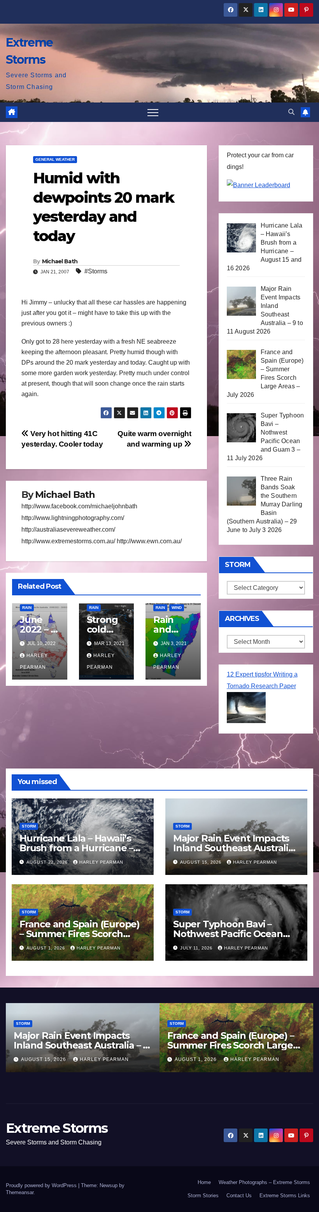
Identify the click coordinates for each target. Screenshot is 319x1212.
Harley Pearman (101, 862)
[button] (291, 112)
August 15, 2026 (201, 862)
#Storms (95, 271)
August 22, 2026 (47, 862)
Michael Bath (60, 261)
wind (177, 607)
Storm (29, 826)
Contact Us (239, 1195)
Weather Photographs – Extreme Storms (264, 1182)
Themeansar (19, 1192)
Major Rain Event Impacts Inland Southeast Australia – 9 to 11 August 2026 (233, 848)
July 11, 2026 (197, 948)
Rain (27, 607)
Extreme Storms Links (284, 1195)
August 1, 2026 (46, 948)
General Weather (55, 159)
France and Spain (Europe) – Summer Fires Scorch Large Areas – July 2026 (79, 933)
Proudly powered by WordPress (42, 1185)
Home (204, 1182)
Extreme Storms (56, 1128)
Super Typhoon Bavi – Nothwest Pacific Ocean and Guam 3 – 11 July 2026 (231, 933)
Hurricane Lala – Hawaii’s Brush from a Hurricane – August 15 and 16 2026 (76, 848)
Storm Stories (203, 1195)
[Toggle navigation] (152, 112)
